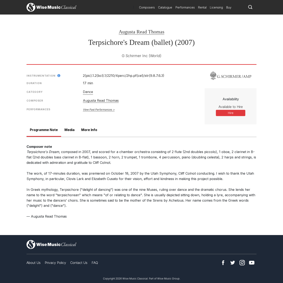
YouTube (251, 262)
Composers (147, 7)
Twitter (232, 262)
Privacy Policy (55, 263)
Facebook (223, 262)
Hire (230, 113)
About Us (34, 263)
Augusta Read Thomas (141, 31)
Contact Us (78, 263)
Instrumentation (41, 75)
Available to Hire (231, 107)
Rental (202, 7)
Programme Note (44, 130)
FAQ (95, 263)
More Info (89, 130)
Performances (185, 7)
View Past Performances (97, 109)
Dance (88, 92)
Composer (35, 100)
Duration (34, 83)
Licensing (216, 7)
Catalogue (165, 7)
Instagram (242, 262)
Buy (228, 7)
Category (35, 91)
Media (69, 130)
